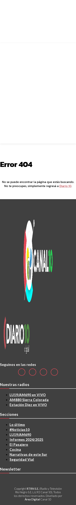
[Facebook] (21, 372)
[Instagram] (32, 372)
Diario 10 (65, 186)
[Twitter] (54, 372)
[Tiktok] (43, 372)
